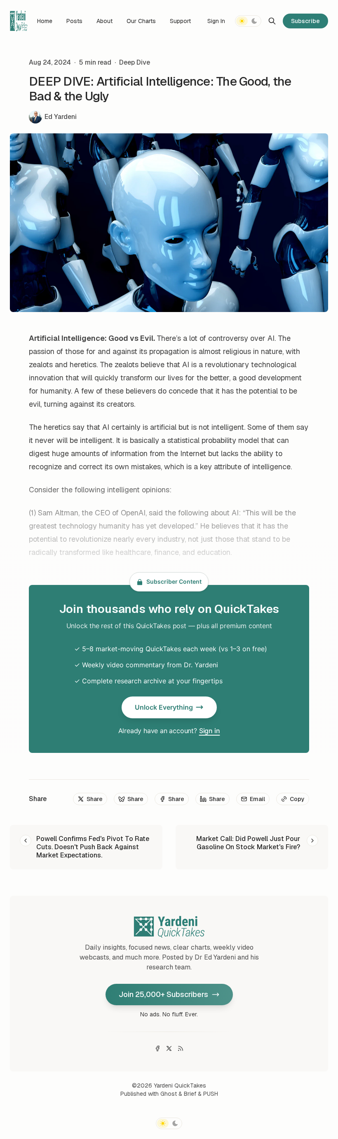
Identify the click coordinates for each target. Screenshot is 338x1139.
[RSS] (180, 1048)
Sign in (209, 731)
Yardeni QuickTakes (180, 1085)
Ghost (168, 1093)
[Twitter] (169, 1048)
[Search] (272, 21)
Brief (190, 1093)
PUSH (210, 1093)
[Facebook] (157, 1048)
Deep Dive (134, 62)
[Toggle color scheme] (248, 21)
